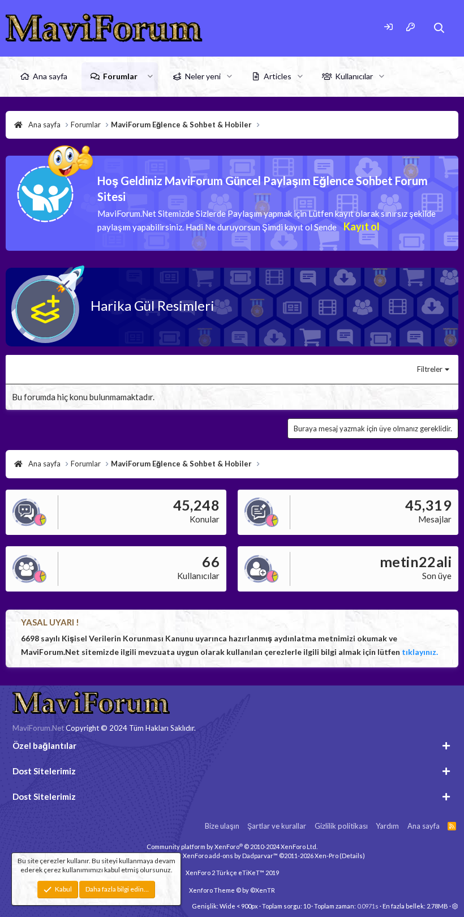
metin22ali (416, 561)
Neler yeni (203, 76)
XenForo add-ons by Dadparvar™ (230, 855)
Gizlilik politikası (341, 825)
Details (352, 855)
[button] (150, 76)
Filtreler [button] (429, 369)
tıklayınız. (420, 652)
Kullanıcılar (354, 76)
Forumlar (120, 76)
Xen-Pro (326, 855)
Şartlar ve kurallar (276, 825)
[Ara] (439, 28)
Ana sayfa (50, 76)
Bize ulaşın (222, 825)
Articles (277, 76)
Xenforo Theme (232, 890)
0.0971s (368, 906)
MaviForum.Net (38, 727)
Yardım (387, 825)
